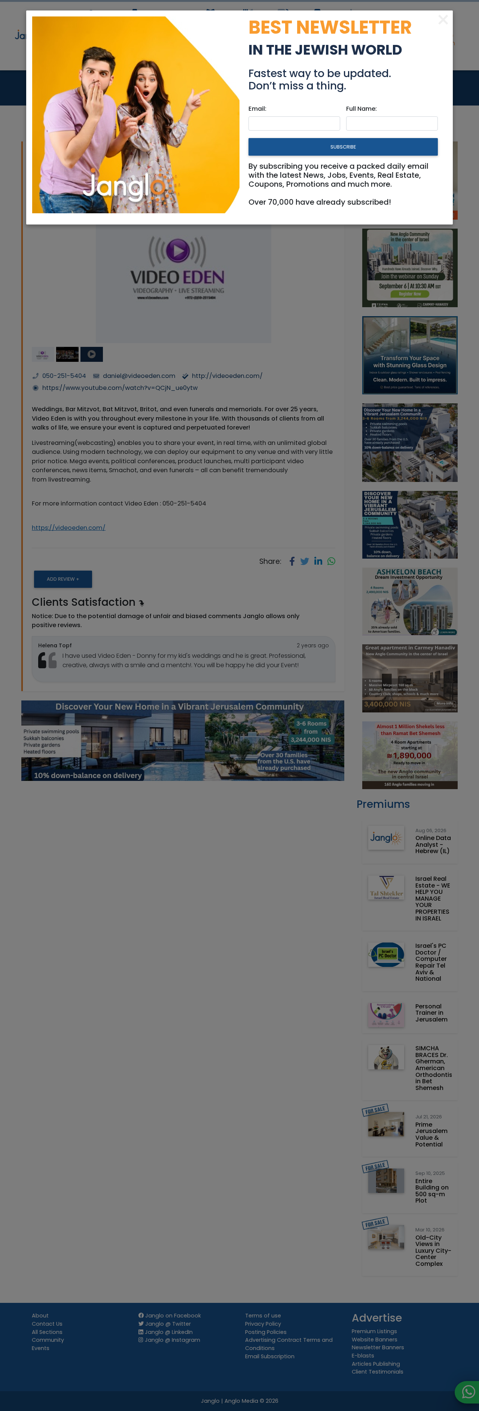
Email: (257, 108)
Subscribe (343, 146)
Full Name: (361, 108)
